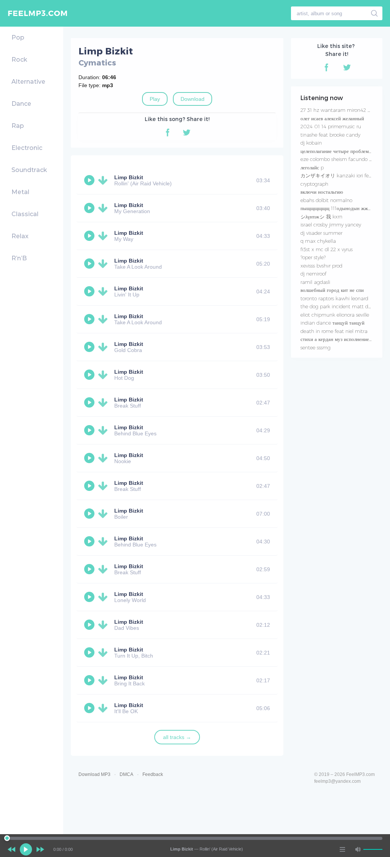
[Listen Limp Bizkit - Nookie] (90, 458)
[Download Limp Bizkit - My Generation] (104, 208)
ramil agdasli (315, 282)
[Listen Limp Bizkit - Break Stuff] (90, 403)
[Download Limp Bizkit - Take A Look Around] (104, 264)
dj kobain (311, 143)
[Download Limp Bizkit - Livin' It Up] (104, 291)
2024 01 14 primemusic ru (330, 126)
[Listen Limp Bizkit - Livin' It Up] (90, 291)
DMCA (126, 774)
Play (155, 99)
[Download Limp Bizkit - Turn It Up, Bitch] (104, 653)
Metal (20, 192)
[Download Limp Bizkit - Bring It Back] (104, 680)
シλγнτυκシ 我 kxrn (321, 216)
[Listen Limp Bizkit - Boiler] (90, 514)
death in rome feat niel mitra (334, 331)
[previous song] (11, 849)
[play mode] (342, 849)
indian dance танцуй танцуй (332, 323)
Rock (19, 59)
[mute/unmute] (357, 849)
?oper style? (313, 257)
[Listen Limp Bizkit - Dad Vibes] (90, 625)
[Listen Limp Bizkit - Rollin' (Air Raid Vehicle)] (90, 180)
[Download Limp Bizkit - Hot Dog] (104, 375)
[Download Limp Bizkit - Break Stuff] (104, 403)
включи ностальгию (321, 192)
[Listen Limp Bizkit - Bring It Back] (90, 680)
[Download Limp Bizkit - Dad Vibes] (104, 625)
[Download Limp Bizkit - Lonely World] (104, 597)
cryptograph (314, 184)
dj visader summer (321, 233)
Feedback (152, 774)
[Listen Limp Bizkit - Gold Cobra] (90, 347)
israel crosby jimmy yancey (330, 224)
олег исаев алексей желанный (332, 118)
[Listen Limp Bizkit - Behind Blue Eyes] (90, 430)
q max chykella (318, 241)
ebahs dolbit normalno (326, 200)
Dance (21, 103)
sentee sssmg (315, 347)
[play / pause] (26, 849)
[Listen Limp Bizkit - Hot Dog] (90, 375)
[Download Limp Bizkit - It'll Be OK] (104, 708)
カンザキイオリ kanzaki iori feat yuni (342, 175)
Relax (20, 236)
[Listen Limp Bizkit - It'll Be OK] (90, 708)
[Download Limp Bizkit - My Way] (104, 236)
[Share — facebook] (167, 132)
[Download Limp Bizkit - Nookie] (104, 458)
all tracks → (177, 737)
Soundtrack (29, 170)
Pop (17, 37)
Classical (24, 214)
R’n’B (19, 258)
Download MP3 (94, 774)
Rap (17, 125)
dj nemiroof (313, 274)
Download (193, 99)
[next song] (40, 849)
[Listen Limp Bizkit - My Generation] (90, 208)
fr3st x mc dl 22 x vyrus (326, 249)
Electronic (26, 147)
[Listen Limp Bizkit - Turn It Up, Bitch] (90, 653)
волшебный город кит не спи (332, 290)
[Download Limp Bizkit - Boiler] (104, 514)
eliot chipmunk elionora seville (334, 315)
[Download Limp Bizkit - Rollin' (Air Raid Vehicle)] (104, 180)
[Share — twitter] (186, 132)
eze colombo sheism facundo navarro (343, 159)
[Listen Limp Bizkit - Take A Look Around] (90, 264)
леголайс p (312, 167)
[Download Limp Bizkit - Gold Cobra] (104, 347)
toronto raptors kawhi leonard (334, 298)
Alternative (28, 81)
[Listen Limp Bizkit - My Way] (90, 236)
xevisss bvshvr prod (321, 266)
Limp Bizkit (128, 177)
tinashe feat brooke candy (330, 135)
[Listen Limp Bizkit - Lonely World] (90, 597)
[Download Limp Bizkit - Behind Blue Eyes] (104, 430)
